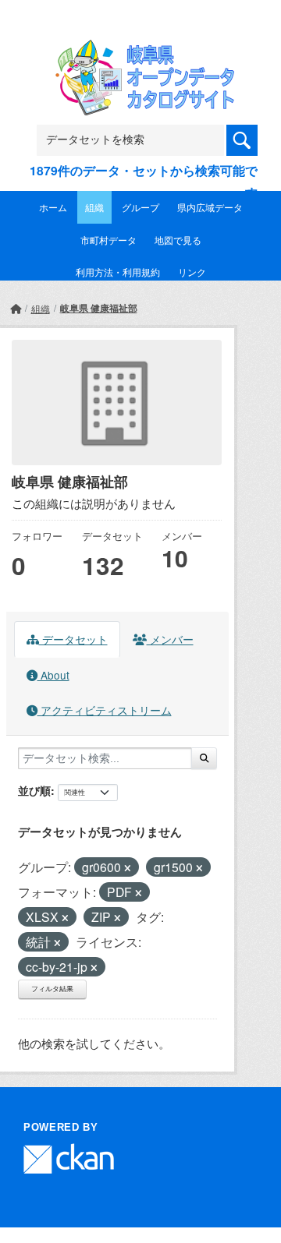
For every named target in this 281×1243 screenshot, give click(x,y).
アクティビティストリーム (104, 710)
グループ (140, 207)
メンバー (170, 639)
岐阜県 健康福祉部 (98, 308)
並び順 (34, 790)
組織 (94, 207)
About (53, 675)
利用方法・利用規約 (118, 271)
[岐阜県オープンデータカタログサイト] (140, 49)
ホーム (53, 207)
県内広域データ (210, 207)
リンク (192, 271)
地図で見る (178, 239)
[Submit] (204, 758)
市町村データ (108, 239)
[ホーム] (15, 308)
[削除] (127, 868)
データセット (73, 639)
